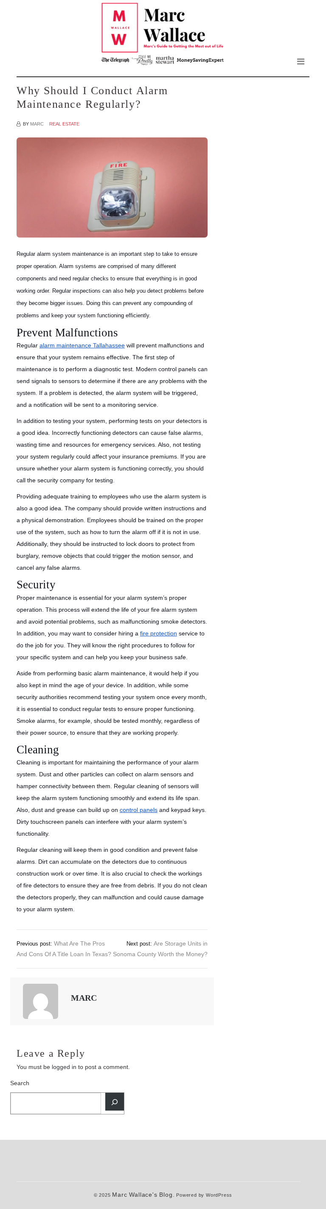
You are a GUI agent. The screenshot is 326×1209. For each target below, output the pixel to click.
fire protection (158, 633)
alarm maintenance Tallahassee (82, 345)
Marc (37, 123)
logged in (64, 1066)
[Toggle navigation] (300, 61)
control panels (138, 809)
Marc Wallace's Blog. (143, 1195)
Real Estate (64, 123)
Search (19, 1083)
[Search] (114, 1102)
